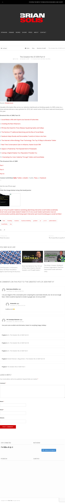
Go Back (4, 48)
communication (5, 214)
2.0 (29, 212)
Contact (43, 32)
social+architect (56, 214)
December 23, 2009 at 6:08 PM (15, 291)
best (4, 220)
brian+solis (3, 212)
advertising (30, 210)
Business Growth (41, 48)
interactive (38, 210)
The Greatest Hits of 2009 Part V (57, 238)
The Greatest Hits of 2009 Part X (16, 367)
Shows (24, 32)
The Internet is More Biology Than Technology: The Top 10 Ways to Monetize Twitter (28, 140)
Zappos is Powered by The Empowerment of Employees (19, 149)
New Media (43, 58)
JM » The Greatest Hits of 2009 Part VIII (18, 343)
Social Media (48, 58)
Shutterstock (9, 103)
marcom (53, 212)
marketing (23, 210)
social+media (46, 210)
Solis (15, 178)
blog (33, 48)
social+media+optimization (41, 212)
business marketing (26, 220)
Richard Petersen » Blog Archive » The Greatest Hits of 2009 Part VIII (26, 359)
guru (49, 214)
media (13, 212)
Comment (3, 383)
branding (45, 214)
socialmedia (54, 210)
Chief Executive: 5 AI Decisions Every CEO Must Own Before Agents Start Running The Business (10, 269)
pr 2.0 (45, 220)
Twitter (19, 178)
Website (2, 418)
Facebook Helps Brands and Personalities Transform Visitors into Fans (23, 136)
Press (30, 32)
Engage (11, 32)
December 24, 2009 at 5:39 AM (15, 321)
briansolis (13, 303)
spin (36, 214)
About (36, 32)
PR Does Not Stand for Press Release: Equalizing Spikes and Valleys (22, 128)
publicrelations (52, 220)
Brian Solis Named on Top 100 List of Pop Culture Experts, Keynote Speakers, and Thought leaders (32, 268)
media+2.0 (24, 212)
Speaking (4, 32)
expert (25, 214)
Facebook (43, 178)
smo (31, 212)
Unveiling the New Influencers (10, 124)
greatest (35, 220)
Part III (2, 174)
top (11, 224)
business (17, 220)
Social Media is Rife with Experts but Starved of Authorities (19, 120)
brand (40, 214)
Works (18, 32)
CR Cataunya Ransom (13, 319)
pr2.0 (7, 210)
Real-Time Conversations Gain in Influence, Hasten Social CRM (21, 145)
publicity (12, 214)
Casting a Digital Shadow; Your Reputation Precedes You (19, 153)
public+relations (15, 210)
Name (2, 401)
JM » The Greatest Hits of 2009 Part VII (18, 335)
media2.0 (18, 212)
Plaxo (36, 178)
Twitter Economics (4, 238)
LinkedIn (25, 178)
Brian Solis (32, 18)
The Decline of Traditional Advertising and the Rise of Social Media (22, 132)
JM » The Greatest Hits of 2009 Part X (17, 351)
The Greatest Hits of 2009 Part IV (32, 57)
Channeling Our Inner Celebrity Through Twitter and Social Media (23, 157)
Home (27, 48)
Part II (2, 169)
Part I (1, 165)
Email (2, 409)
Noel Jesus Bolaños (12, 289)
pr (0, 210)
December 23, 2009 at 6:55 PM (17, 305)
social (9, 212)
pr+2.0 (4, 210)
